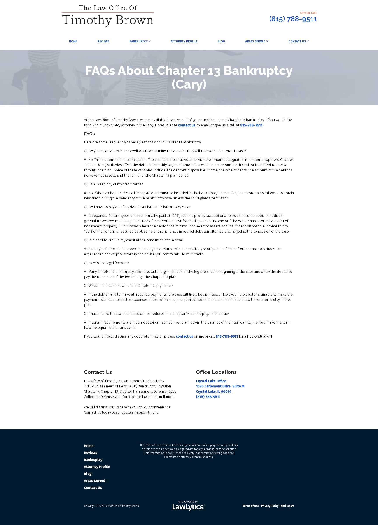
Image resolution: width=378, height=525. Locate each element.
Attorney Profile (184, 41)
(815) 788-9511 (293, 19)
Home (73, 41)
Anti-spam (287, 506)
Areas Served (255, 41)
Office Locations (216, 372)
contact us (186, 125)
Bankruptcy (139, 41)
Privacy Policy (269, 506)
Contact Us (297, 41)
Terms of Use (251, 506)
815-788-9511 (251, 125)
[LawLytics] (189, 506)
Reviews (103, 41)
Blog (221, 41)
